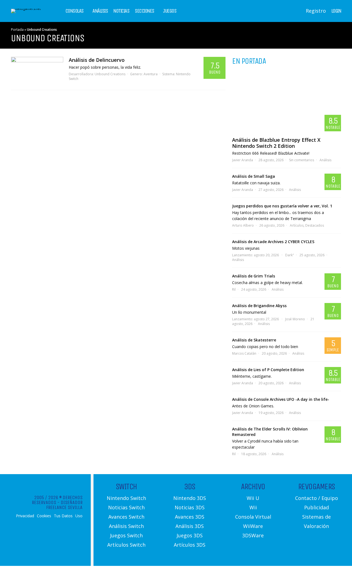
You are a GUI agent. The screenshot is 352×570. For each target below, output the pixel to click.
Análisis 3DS (189, 526)
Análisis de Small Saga (253, 176)
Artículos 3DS (189, 544)
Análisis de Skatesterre (254, 340)
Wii (253, 507)
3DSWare (253, 535)
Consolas (74, 11)
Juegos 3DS (190, 535)
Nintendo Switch (126, 498)
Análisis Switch (126, 526)
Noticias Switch (126, 507)
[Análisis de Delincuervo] (37, 70)
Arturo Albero (243, 225)
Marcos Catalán (244, 353)
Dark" (289, 255)
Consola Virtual (253, 516)
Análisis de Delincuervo (97, 60)
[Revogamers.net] (26, 8)
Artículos (297, 225)
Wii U (253, 498)
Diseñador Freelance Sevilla (64, 504)
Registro (316, 10)
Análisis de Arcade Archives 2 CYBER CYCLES (273, 241)
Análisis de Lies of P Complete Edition (268, 369)
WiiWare (253, 526)
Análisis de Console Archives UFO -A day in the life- (280, 399)
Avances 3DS (189, 516)
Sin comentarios (301, 160)
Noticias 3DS (190, 507)
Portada (17, 29)
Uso (78, 516)
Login (336, 11)
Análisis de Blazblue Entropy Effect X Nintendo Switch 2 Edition (276, 143)
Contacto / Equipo (316, 498)
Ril (234, 289)
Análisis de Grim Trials (253, 276)
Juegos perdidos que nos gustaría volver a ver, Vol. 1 (282, 205)
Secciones (144, 11)
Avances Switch (126, 516)
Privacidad (25, 516)
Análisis (100, 11)
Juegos (169, 11)
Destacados (314, 225)
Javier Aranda (242, 160)
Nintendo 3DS (189, 498)
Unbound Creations (110, 74)
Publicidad (316, 507)
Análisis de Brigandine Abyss (259, 305)
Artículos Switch (126, 544)
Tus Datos (63, 516)
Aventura (151, 74)
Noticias (121, 11)
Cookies (44, 516)
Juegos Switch (126, 535)
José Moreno (295, 319)
